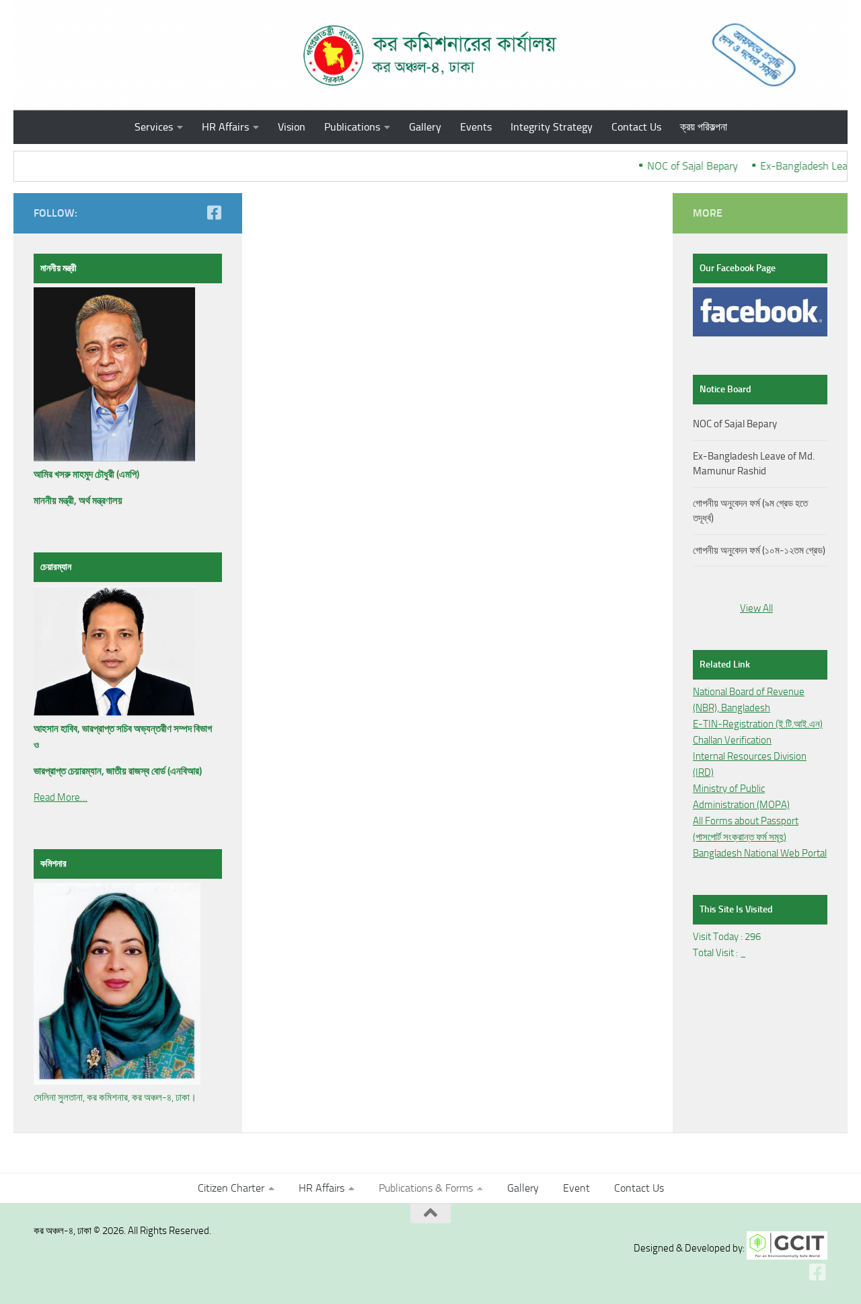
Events (476, 126)
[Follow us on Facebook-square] (214, 213)
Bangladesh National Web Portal (760, 853)
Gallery (425, 126)
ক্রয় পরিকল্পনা (703, 126)
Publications (352, 126)
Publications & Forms (426, 1188)
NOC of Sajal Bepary (683, 165)
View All (756, 608)
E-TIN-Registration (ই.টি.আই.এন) (758, 724)
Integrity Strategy (552, 126)
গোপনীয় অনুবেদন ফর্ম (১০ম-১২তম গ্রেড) (759, 550)
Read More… (60, 797)
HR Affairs (225, 126)
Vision (291, 126)
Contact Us (636, 126)
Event (576, 1188)
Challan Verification (732, 740)
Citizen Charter (231, 1188)
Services (154, 126)
